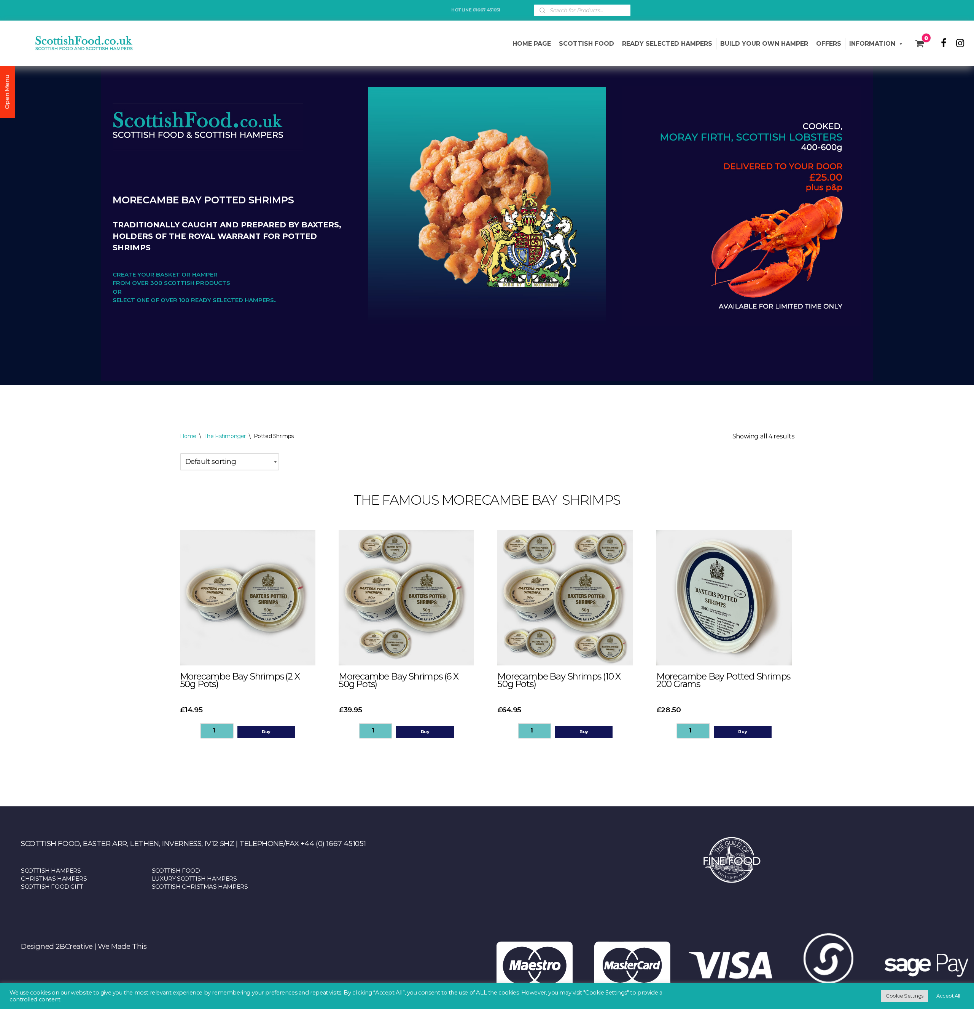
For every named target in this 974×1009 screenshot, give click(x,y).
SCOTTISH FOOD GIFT (52, 886)
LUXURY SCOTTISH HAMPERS (194, 878)
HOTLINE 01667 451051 (475, 10)
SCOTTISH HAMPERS (51, 870)
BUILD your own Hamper (764, 43)
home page (531, 43)
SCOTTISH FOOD (176, 870)
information (872, 43)
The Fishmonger (225, 436)
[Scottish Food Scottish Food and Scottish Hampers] (72, 43)
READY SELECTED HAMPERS (667, 43)
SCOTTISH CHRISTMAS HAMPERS (200, 886)
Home (188, 436)
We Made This (122, 946)
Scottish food (586, 43)
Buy (266, 731)
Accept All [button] (948, 996)
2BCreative (74, 946)
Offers (828, 43)
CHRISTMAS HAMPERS (54, 878)
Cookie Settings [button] (904, 996)
